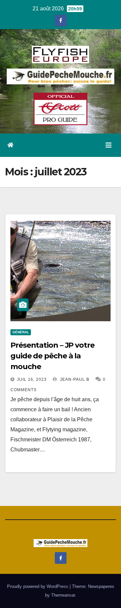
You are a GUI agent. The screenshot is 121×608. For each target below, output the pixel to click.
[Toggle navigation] (108, 145)
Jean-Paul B (73, 379)
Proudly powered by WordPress (38, 586)
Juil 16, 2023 (32, 379)
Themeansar (63, 595)
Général (20, 332)
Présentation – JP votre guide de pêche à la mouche (52, 356)
